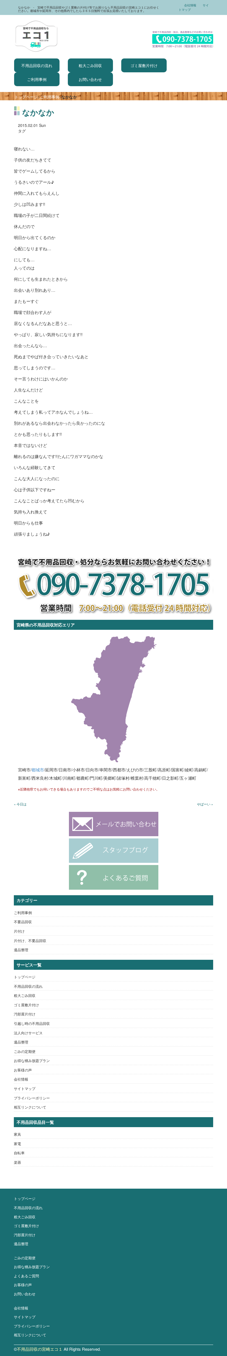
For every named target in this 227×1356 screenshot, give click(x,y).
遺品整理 (21, 949)
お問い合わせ (90, 79)
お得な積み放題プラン (32, 1060)
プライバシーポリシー (32, 1098)
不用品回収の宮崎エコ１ (40, 1349)
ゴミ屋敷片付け (144, 65)
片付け (19, 931)
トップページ (26, 96)
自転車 (19, 1152)
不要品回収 (23, 921)
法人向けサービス (28, 1032)
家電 (17, 1143)
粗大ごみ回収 (90, 65)
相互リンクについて (30, 1107)
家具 (17, 1134)
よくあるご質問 (26, 1275)
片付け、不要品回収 (30, 940)
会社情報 (190, 5)
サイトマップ (24, 1088)
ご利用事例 (37, 79)
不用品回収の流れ (36, 65)
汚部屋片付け (24, 1014)
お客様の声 (23, 1070)
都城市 (38, 769)
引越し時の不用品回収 (32, 1023)
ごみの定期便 (24, 1051)
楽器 (17, 1162)
